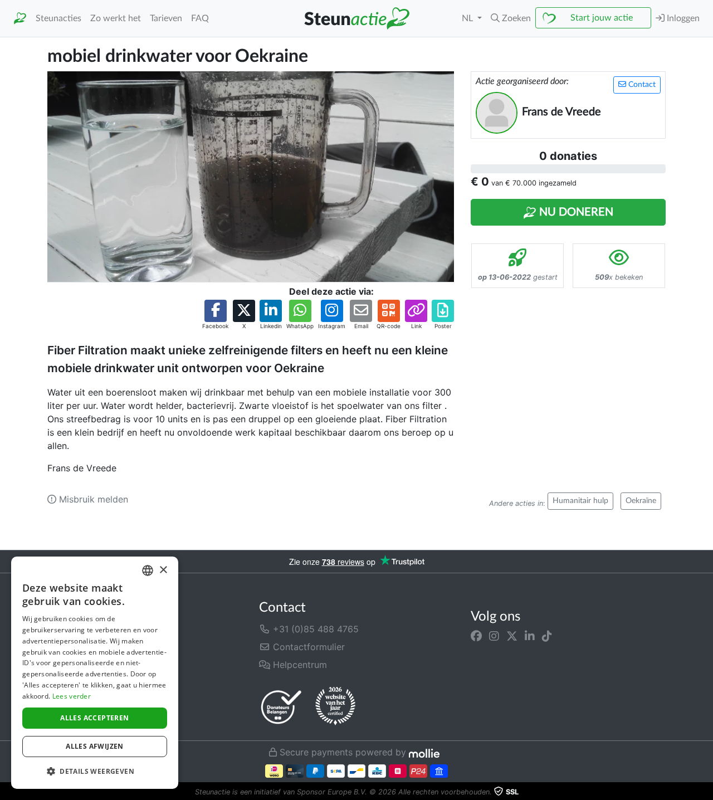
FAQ (200, 18)
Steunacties (58, 18)
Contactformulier (307, 646)
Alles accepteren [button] (94, 718)
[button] (510, 18)
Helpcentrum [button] (298, 664)
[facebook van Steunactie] (476, 635)
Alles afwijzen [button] (95, 746)
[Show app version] (705, 792)
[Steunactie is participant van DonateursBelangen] (281, 706)
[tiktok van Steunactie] (547, 635)
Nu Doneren (574, 212)
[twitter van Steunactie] (511, 635)
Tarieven (166, 18)
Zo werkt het (115, 18)
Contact (641, 85)
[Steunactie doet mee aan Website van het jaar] (335, 706)
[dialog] (94, 673)
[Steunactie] (20, 18)
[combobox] (147, 570)
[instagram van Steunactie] (494, 635)
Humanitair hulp (580, 501)
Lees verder (71, 696)
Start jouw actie (601, 17)
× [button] (163, 570)
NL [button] (468, 18)
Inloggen (682, 18)
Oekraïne (641, 501)
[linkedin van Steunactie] (530, 635)
